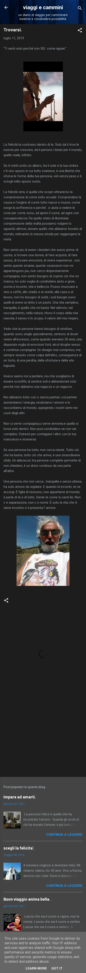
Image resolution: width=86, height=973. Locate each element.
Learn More (36, 968)
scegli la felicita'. (19, 848)
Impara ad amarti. (20, 797)
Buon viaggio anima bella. (27, 899)
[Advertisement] (43, 739)
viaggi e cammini (43, 7)
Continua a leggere (64, 835)
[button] (79, 31)
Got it (56, 968)
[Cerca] (79, 9)
